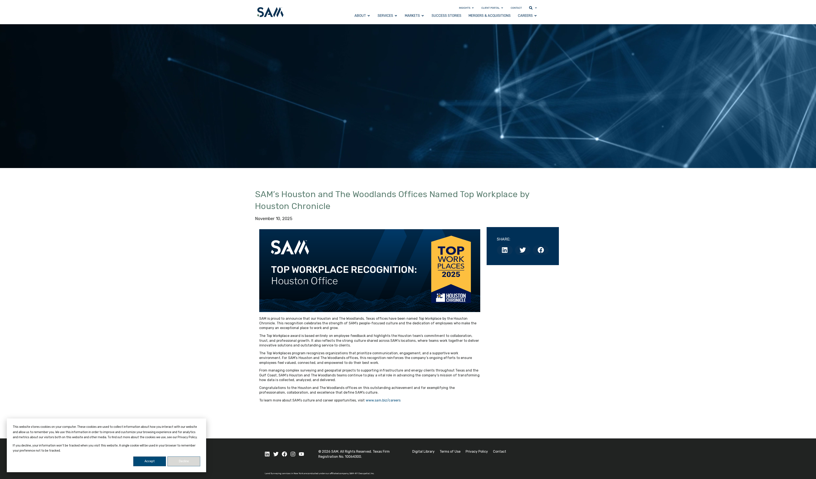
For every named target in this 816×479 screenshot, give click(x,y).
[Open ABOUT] (368, 15)
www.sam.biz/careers (383, 400)
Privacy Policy (477, 451)
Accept (149, 461)
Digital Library (423, 451)
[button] (505, 250)
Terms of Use (450, 451)
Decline (184, 461)
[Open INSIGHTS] (473, 8)
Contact (499, 451)
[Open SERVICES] (396, 15)
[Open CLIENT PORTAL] (502, 8)
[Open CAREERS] (535, 15)
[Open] (536, 8)
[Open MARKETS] (422, 15)
